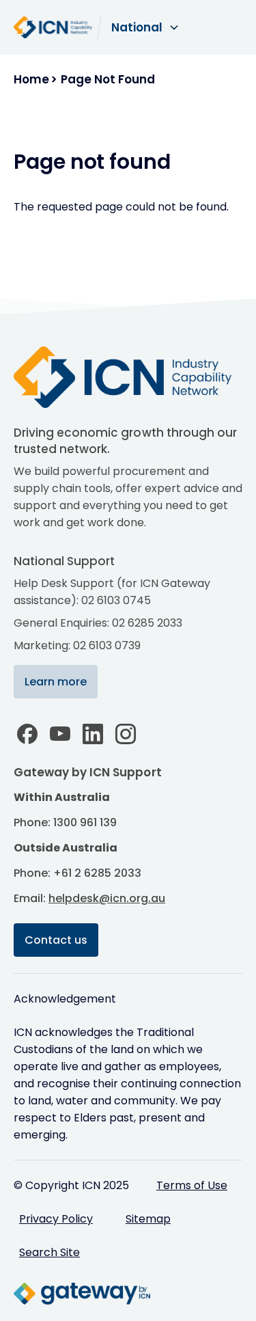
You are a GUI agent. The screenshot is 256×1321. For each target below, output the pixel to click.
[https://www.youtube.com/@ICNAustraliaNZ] (60, 734)
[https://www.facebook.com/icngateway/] (27, 734)
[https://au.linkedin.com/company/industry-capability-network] (92, 734)
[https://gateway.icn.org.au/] (82, 1294)
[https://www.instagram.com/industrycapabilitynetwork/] (125, 734)
